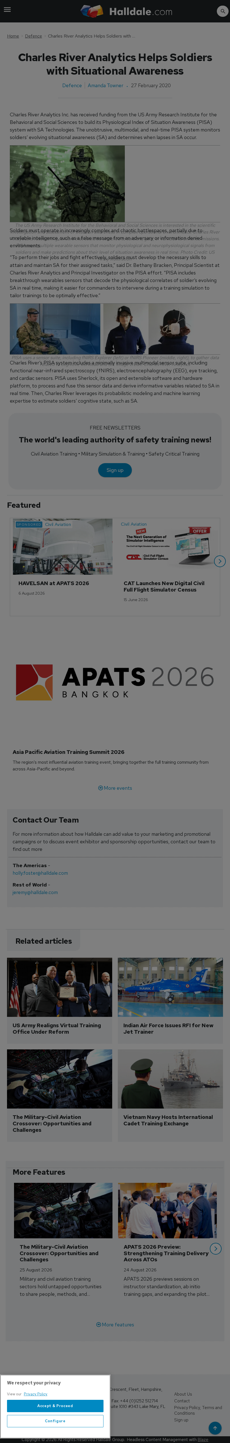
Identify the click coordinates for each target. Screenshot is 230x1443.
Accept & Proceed (55, 1405)
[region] (55, 1407)
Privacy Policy (35, 1394)
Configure (55, 1421)
